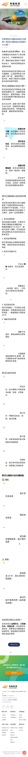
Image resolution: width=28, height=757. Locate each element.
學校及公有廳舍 (22, 719)
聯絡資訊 (21, 727)
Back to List (14, 644)
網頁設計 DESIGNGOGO (17, 753)
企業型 (20, 715)
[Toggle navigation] (26, 4)
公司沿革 (4, 717)
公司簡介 (4, 715)
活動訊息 (12, 732)
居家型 (20, 717)
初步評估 (14, 672)
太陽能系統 (13, 715)
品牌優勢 (4, 719)
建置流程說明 (5, 730)
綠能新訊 (12, 735)
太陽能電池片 (13, 717)
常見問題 (4, 732)
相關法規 (12, 742)
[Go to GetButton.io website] (24, 755)
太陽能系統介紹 (5, 727)
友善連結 (4, 735)
